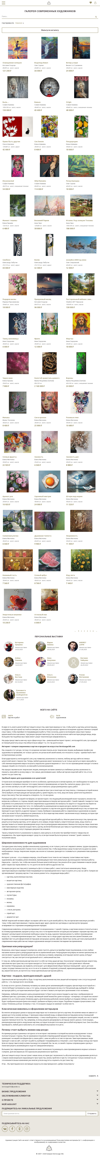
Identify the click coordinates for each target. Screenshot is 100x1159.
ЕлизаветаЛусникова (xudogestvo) (21, 692)
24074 (10, 716)
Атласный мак (40, 615)
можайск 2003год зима (76, 260)
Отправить (91, 1113)
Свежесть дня (72, 457)
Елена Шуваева (40, 144)
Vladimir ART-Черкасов (74, 302)
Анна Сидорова (8, 341)
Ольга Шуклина (8, 144)
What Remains (40, 181)
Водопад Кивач (41, 63)
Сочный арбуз (40, 575)
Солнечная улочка (10, 536)
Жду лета (70, 575)
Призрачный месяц (42, 299)
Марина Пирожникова (11, 302)
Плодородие (72, 142)
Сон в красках (40, 417)
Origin (68, 102)
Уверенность (72, 536)
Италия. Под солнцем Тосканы (79, 220)
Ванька (37, 102)
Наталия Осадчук (9, 65)
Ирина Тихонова (9, 420)
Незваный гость (10, 575)
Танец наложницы (11, 339)
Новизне (19, 23)
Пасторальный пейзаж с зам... (79, 299)
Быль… (6, 102)
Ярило (37, 339)
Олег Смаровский (72, 262)
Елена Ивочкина (40, 420)
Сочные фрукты (10, 457)
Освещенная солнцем (12, 63)
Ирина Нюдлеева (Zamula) (44, 381)
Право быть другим (11, 142)
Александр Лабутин (10, 262)
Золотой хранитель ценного (47, 378)
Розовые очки (72, 417)
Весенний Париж (41, 220)
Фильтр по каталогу (50, 30)
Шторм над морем (74, 496)
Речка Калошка (72, 181)
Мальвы (6, 417)
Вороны (69, 378)
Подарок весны (9, 299)
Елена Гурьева (8, 223)
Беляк (37, 260)
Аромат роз (8, 496)
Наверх (92, 1076)
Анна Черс (38, 223)
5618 (58, 716)
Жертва (69, 339)
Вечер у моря (72, 63)
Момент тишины (10, 220)
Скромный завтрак (42, 496)
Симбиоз (6, 260)
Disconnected (8, 181)
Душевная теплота (42, 536)
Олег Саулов (39, 65)
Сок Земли (39, 142)
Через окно (8, 378)
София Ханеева (8, 105)
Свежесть (38, 457)
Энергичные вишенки (12, 615)
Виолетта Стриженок (74, 65)
